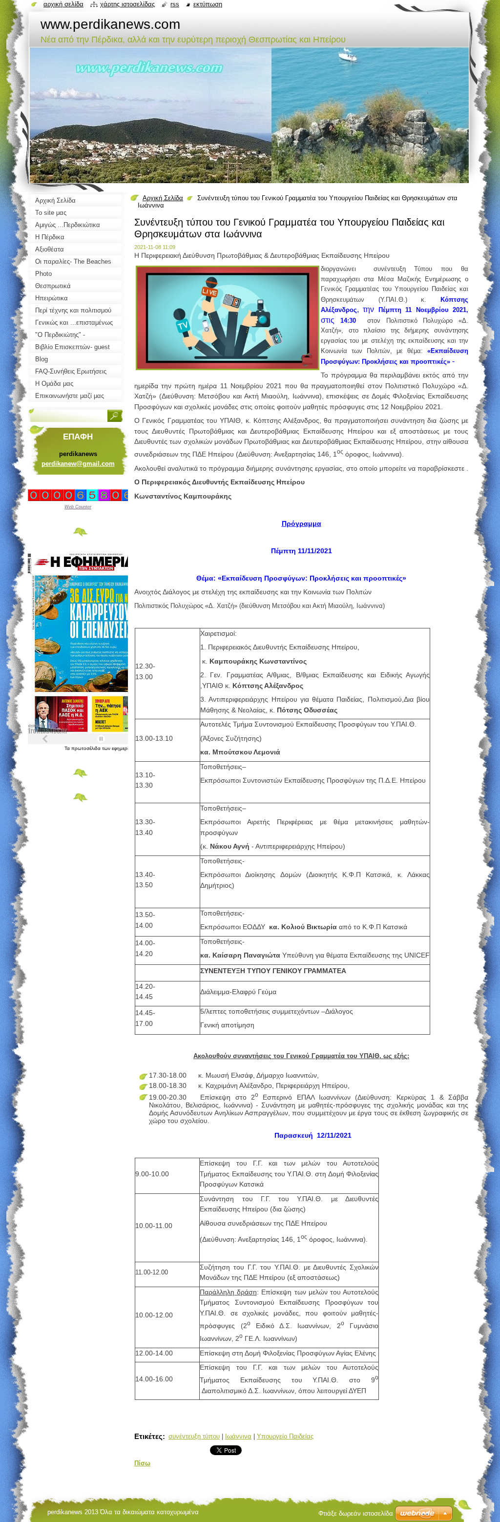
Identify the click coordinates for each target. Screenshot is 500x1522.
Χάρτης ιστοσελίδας (127, 4)
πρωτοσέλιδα (86, 748)
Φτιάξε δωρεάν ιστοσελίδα (355, 1513)
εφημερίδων (125, 748)
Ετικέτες (148, 1436)
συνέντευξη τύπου (194, 1436)
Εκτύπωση (207, 4)
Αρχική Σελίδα (163, 198)
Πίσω (142, 1463)
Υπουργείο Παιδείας (285, 1436)
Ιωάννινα (238, 1436)
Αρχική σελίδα (63, 4)
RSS (174, 4)
